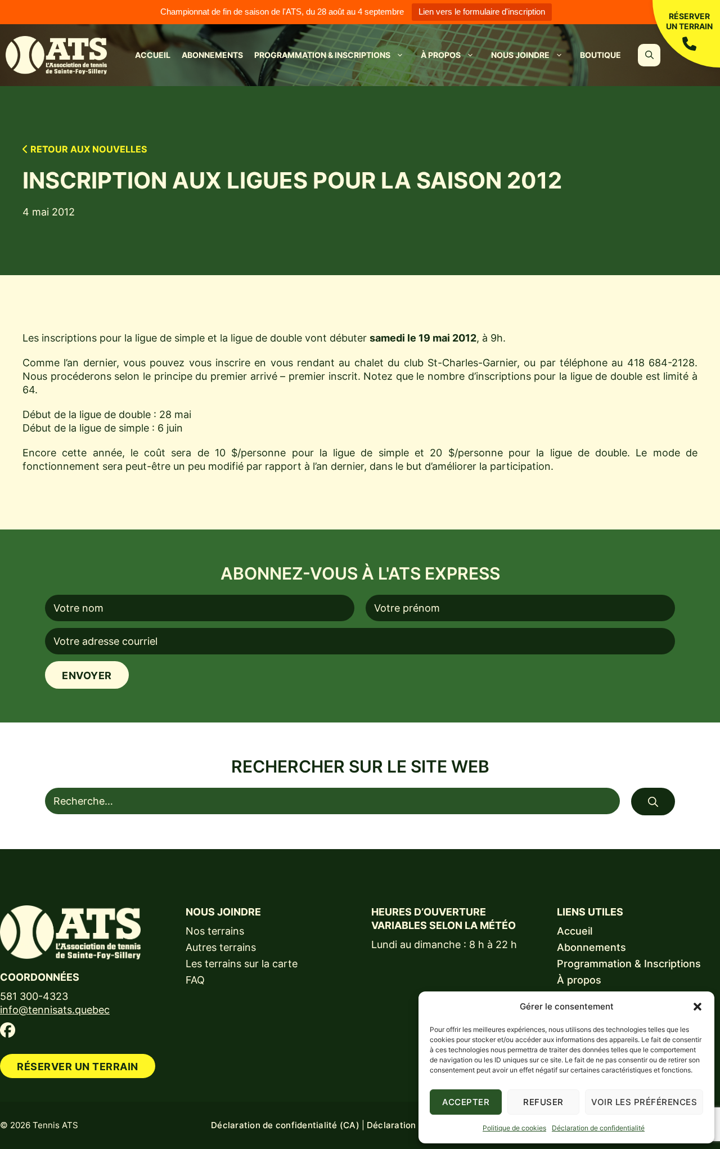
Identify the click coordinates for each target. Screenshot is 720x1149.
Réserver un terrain (689, 21)
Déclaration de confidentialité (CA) (285, 1125)
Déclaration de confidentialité (598, 1128)
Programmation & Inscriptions (322, 55)
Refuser (543, 1102)
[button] (697, 1006)
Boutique (600, 55)
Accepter (465, 1102)
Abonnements (212, 55)
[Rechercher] (653, 801)
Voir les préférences (644, 1102)
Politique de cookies (514, 1128)
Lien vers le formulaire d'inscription (481, 11)
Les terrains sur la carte (242, 964)
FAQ (195, 980)
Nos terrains (215, 931)
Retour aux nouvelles (87, 149)
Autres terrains (221, 947)
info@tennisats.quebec (55, 1010)
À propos (441, 55)
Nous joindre (520, 55)
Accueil (152, 55)
